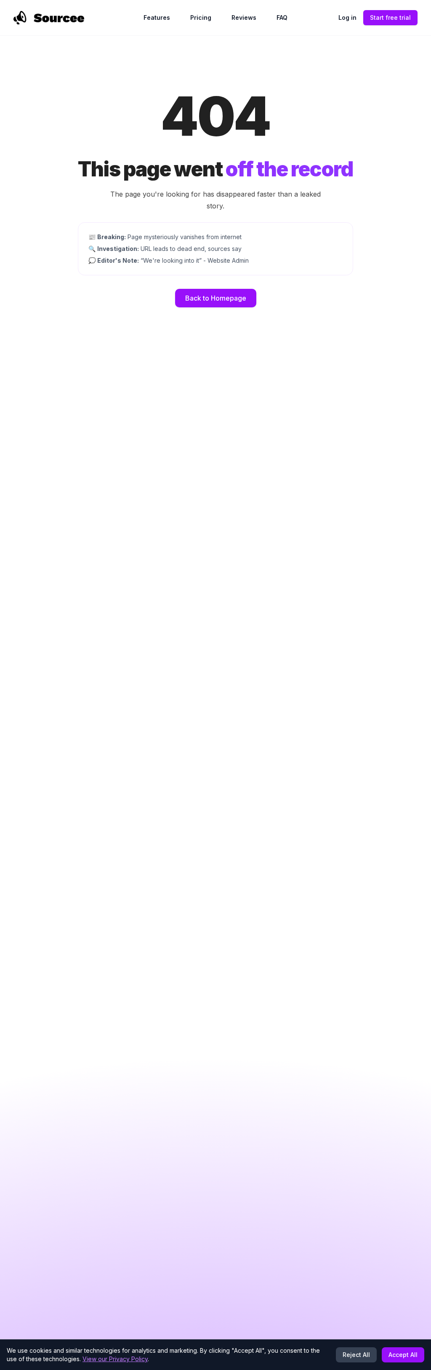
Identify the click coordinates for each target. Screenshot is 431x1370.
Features (157, 17)
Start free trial (390, 17)
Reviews (243, 17)
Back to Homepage (215, 298)
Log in (347, 17)
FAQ (282, 17)
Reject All (356, 1354)
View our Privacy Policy (115, 1358)
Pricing (200, 17)
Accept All (403, 1354)
